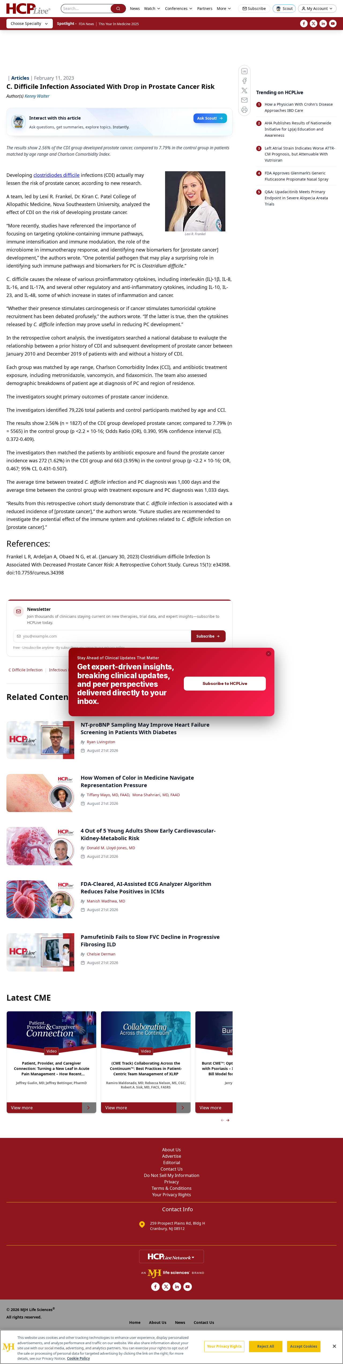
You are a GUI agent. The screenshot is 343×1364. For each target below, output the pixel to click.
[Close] (334, 1346)
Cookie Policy (78, 1358)
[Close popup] (268, 653)
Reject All (265, 1346)
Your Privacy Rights (224, 1346)
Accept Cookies (303, 1346)
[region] (171, 1347)
